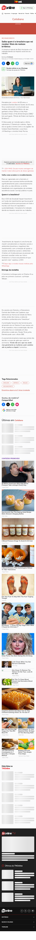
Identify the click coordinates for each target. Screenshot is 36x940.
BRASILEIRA (6, 382)
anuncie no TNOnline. (23, 163)
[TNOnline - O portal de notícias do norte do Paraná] (8, 8)
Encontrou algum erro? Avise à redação (16, 390)
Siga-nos (27, 63)
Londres (14, 102)
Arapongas (14, 13)
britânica (16, 382)
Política (32, 13)
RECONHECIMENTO (8, 386)
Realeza (25, 382)
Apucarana (7, 13)
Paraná (27, 13)
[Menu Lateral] (2, 14)
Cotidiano (18, 19)
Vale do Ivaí (21, 13)
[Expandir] (33, 927)
